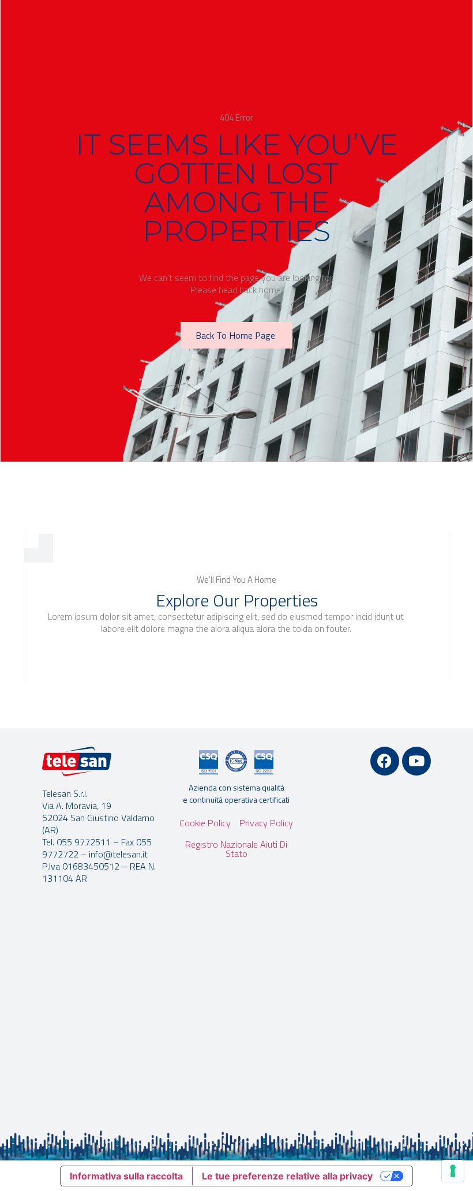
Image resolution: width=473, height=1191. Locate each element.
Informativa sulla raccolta (126, 1176)
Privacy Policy (266, 823)
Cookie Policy (205, 823)
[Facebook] (384, 761)
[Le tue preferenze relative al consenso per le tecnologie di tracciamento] (453, 1171)
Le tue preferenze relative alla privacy (287, 1176)
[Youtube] (416, 761)
